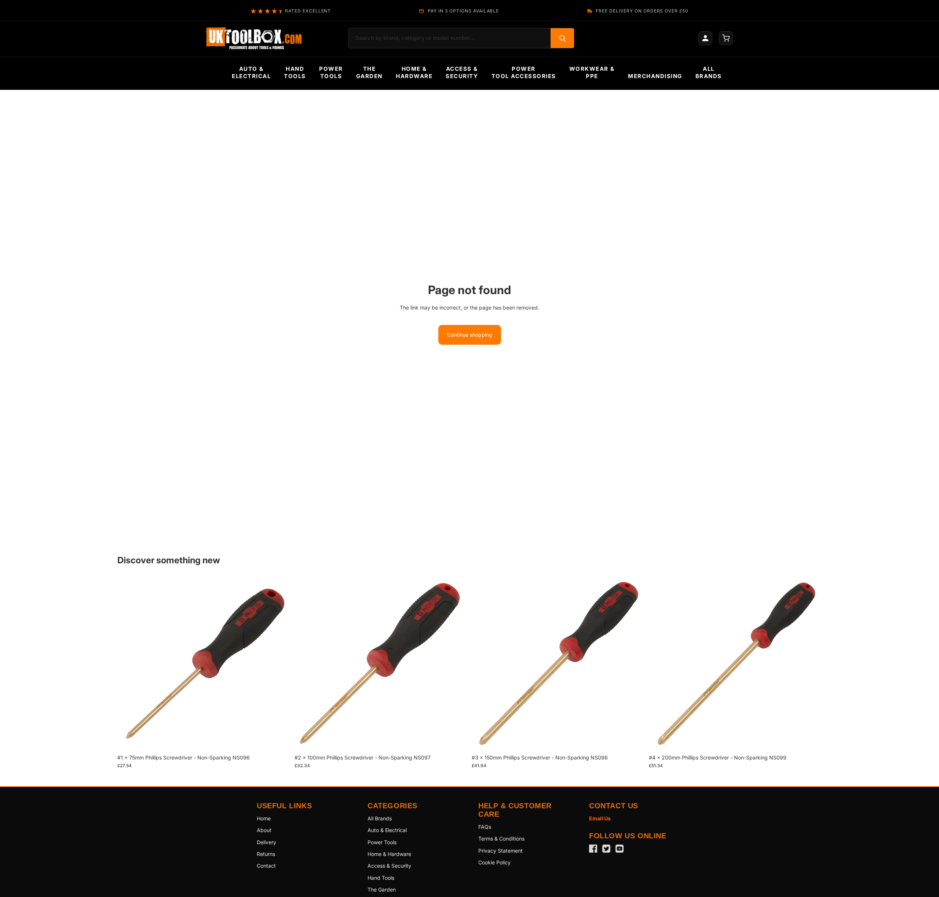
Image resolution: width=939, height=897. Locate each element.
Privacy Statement (500, 850)
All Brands (380, 818)
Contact (266, 866)
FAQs (484, 827)
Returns (266, 854)
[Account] (705, 38)
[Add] (278, 739)
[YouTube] (619, 849)
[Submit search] (562, 38)
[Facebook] (593, 849)
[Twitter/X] (606, 849)
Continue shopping (469, 335)
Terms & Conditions (501, 838)
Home (264, 818)
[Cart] (726, 38)
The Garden (382, 889)
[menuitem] (251, 72)
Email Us (600, 818)
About (264, 830)
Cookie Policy (494, 862)
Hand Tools (381, 878)
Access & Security (389, 866)
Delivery (266, 842)
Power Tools (382, 842)
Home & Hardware (389, 854)
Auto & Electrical (387, 830)
